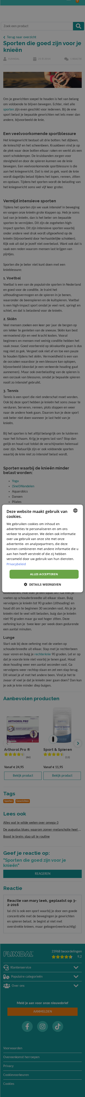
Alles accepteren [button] (44, 574)
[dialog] (42, 548)
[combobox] (75, 510)
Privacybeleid (16, 564)
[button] (42, 584)
